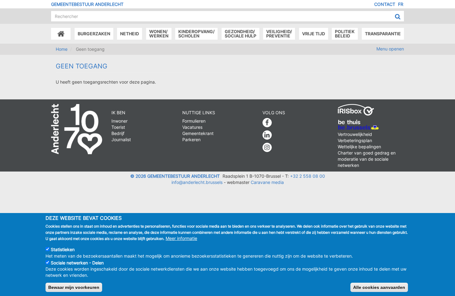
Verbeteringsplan (355, 140)
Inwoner (119, 121)
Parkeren (191, 139)
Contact (384, 4)
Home (61, 49)
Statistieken (63, 249)
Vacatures (192, 127)
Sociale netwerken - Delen (77, 262)
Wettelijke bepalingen (359, 146)
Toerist (118, 127)
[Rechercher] (397, 16)
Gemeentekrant (198, 133)
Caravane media (267, 182)
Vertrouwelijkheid (355, 134)
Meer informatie (181, 238)
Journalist (121, 139)
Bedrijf (117, 133)
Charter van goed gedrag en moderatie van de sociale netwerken (367, 159)
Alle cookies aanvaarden (379, 287)
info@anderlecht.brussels (197, 182)
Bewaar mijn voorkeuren (73, 287)
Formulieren (194, 121)
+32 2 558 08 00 (307, 176)
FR (400, 4)
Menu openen (390, 48)
